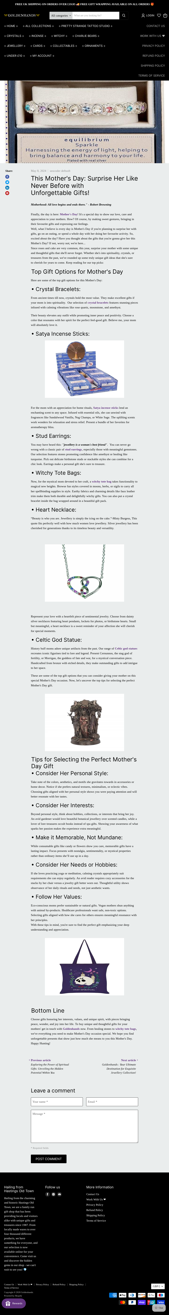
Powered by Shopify (13, 1295)
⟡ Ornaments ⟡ (93, 45)
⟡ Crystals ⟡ (14, 36)
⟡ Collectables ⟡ (63, 45)
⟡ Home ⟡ (11, 26)
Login (150, 15)
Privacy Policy (153, 45)
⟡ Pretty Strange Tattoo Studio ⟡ (85, 26)
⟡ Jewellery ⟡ (14, 45)
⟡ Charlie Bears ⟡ (85, 36)
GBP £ (156, 1286)
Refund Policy (154, 55)
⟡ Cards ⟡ (37, 45)
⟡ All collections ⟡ (38, 26)
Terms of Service (151, 75)
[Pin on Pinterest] (7, 193)
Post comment (49, 1159)
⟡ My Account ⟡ (42, 55)
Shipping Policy (153, 65)
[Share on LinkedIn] (7, 188)
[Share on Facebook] (7, 177)
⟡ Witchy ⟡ (59, 36)
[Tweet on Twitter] (7, 182)
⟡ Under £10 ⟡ (14, 55)
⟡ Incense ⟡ (37, 36)
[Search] (123, 15)
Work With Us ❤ (152, 36)
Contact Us (156, 26)
